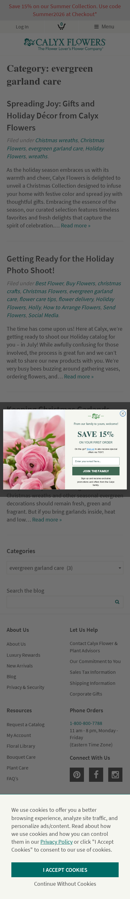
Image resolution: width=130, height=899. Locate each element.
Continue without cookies (65, 883)
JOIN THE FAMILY (96, 471)
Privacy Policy (56, 841)
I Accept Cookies (65, 869)
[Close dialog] (123, 414)
